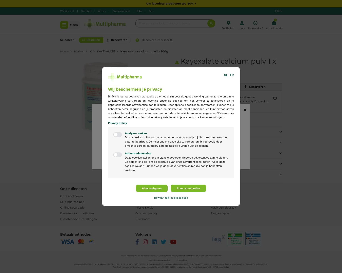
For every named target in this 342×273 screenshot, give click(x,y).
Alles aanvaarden (188, 188)
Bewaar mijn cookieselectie (171, 197)
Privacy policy (117, 123)
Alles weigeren (152, 188)
